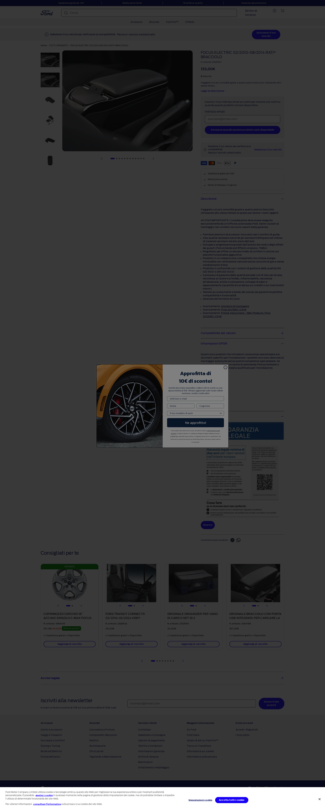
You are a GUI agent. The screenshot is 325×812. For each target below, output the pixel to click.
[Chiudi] (319, 799)
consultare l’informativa (47, 804)
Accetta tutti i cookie (232, 800)
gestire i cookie (44, 795)
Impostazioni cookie (200, 800)
